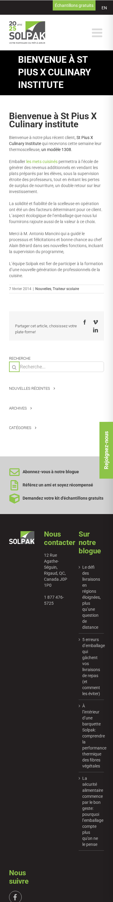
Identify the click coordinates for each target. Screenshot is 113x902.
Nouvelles (43, 289)
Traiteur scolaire (66, 289)
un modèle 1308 (56, 149)
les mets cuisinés (41, 161)
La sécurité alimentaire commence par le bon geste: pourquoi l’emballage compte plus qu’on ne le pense (91, 811)
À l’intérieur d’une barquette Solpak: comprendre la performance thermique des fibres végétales (91, 736)
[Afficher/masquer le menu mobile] (98, 32)
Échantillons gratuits (74, 5)
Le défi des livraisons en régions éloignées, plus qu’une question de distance (91, 597)
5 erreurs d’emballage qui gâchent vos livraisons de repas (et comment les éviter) (91, 666)
